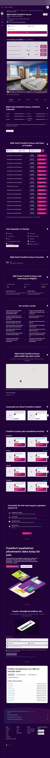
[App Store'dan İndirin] (41, 734)
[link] (19, 444)
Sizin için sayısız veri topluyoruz (14, 717)
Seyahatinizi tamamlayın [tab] (13, 677)
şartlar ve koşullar (16, 656)
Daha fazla (45, 435)
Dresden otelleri (11, 697)
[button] (2, 7)
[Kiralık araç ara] (2, 16)
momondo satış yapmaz (12, 714)
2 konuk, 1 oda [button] (11, 29)
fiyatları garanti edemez (31, 711)
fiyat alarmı (39, 526)
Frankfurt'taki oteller (38, 10)
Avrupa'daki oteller (15, 10)
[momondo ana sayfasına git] (8, 7)
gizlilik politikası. (23, 656)
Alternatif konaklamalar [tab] (21, 674)
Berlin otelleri (10, 683)
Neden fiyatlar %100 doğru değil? (14, 719)
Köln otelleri (10, 687)
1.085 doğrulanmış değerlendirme (18, 22)
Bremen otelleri (11, 700)
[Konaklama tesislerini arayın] (2, 13)
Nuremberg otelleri (11, 693)
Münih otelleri (10, 685)
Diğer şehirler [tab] (11, 674)
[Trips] (2, 22)
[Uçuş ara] (2, 11)
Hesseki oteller (30, 10)
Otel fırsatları (9, 10)
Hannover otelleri (11, 695)
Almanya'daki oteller (23, 10)
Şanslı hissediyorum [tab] (32, 674)
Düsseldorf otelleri (11, 690)
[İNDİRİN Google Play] (41, 731)
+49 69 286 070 (10, 20)
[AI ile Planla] (2, 18)
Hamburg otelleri (11, 688)
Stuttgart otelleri (11, 692)
